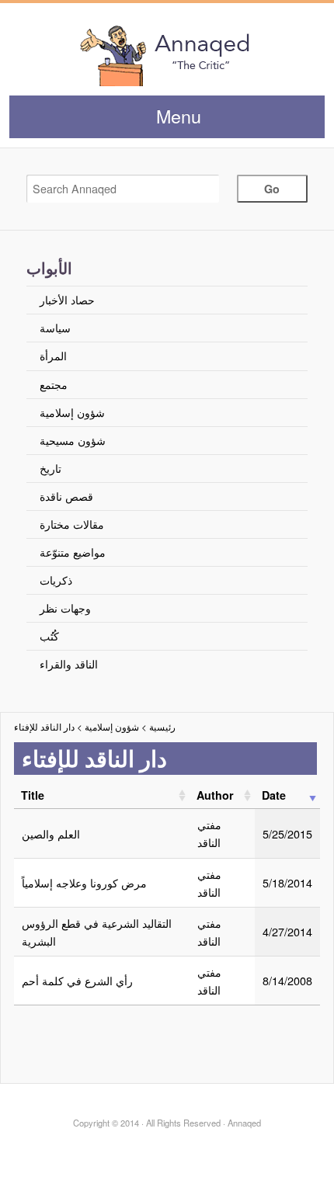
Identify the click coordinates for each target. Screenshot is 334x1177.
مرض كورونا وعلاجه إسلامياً (84, 882)
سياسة (55, 327)
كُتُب (49, 635)
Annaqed (167, 54)
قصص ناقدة (66, 496)
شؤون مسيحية (73, 440)
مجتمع (54, 384)
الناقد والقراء (69, 663)
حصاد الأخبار (67, 299)
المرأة (53, 355)
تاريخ (50, 468)
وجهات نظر (65, 607)
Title (32, 795)
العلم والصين (51, 833)
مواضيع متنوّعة (73, 551)
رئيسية (162, 726)
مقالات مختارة (72, 524)
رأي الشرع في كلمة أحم (77, 980)
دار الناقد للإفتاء (44, 726)
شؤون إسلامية (72, 412)
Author (215, 795)
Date (274, 795)
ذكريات (56, 579)
